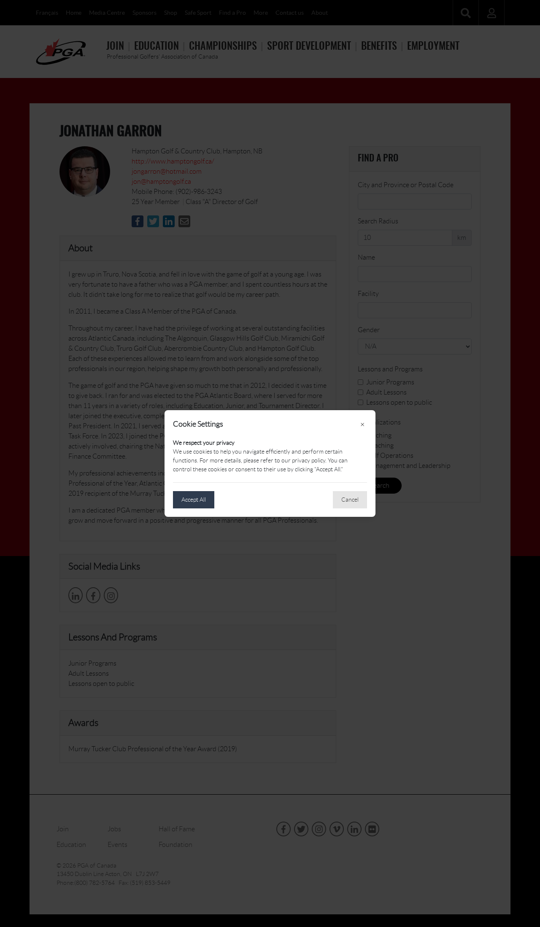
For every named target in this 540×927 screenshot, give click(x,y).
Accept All (193, 499)
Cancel (350, 499)
